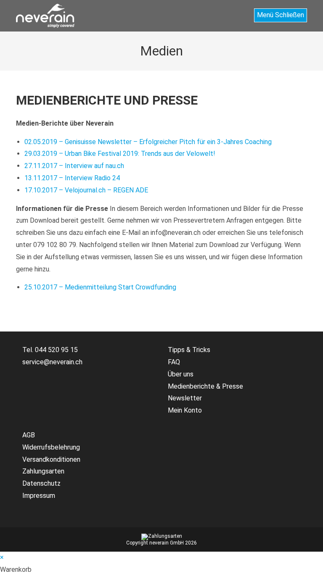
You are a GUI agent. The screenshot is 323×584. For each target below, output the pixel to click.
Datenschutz (41, 483)
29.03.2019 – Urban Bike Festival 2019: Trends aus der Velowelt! (119, 154)
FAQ (174, 362)
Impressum (38, 496)
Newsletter (185, 398)
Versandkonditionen (51, 459)
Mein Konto (185, 410)
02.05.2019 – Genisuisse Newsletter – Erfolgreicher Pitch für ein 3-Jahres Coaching (148, 142)
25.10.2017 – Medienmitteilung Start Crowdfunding (100, 287)
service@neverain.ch (52, 362)
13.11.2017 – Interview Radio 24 (72, 178)
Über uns (180, 374)
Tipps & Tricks (189, 350)
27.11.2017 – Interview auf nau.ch (74, 166)
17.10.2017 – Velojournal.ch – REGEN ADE (86, 190)
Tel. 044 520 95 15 (50, 350)
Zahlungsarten (43, 471)
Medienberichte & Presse (205, 386)
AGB (28, 435)
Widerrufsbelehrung (51, 447)
